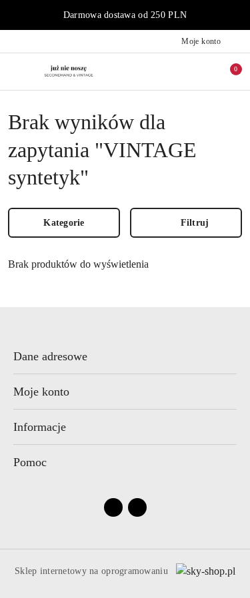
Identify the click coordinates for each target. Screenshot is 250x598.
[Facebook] (113, 507)
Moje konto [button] (41, 391)
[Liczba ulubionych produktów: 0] (198, 71)
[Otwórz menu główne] (15, 71)
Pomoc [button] (30, 462)
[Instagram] (137, 507)
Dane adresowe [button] (50, 356)
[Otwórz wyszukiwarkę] (170, 71)
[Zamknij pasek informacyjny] (236, 15)
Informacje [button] (39, 427)
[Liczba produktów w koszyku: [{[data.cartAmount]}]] (226, 71)
